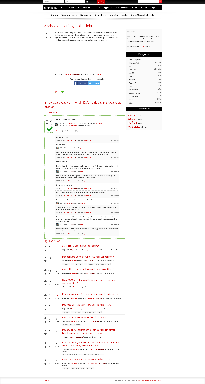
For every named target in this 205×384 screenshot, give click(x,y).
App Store (87, 7)
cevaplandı (98, 123)
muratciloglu (90, 298)
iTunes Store (133, 96)
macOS (131, 73)
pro (76, 264)
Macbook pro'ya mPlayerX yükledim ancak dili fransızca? (90, 294)
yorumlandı (87, 140)
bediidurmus (93, 349)
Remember (92, 2)
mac (99, 312)
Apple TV (132, 83)
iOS (130, 66)
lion (81, 264)
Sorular (54, 15)
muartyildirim (68, 74)
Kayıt (108, 2)
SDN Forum (148, 380)
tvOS (131, 86)
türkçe (91, 264)
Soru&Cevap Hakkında (142, 15)
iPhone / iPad (134, 63)
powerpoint (75, 368)
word (82, 368)
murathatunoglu (94, 287)
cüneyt (71, 123)
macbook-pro (76, 312)
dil (85, 264)
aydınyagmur (88, 250)
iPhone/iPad (73, 7)
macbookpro (86, 312)
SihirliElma (141, 380)
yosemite (77, 325)
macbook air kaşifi (92, 363)
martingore (90, 321)
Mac (63, 7)
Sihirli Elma (100, 15)
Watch (134, 7)
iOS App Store (134, 90)
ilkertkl (73, 337)
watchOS (132, 80)
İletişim (47, 380)
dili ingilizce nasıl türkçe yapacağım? (80, 246)
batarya (103, 264)
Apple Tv (108, 7)
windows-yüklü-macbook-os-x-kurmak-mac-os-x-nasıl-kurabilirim (83, 354)
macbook (66, 264)
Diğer (153, 7)
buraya (141, 46)
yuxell (88, 261)
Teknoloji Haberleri (118, 15)
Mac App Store (121, 7)
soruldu (98, 74)
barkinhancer (91, 309)
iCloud (97, 7)
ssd (94, 312)
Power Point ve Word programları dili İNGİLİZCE (86, 359)
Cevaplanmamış (69, 15)
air (72, 264)
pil (108, 264)
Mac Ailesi (73, 261)
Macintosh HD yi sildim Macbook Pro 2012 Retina (87, 305)
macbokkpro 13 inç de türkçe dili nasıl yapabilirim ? (88, 256)
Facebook (82, 83)
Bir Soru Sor (86, 15)
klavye (97, 264)
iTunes (144, 7)
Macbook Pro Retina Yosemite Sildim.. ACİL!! (84, 317)
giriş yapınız (99, 102)
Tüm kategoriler (135, 60)
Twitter (96, 83)
